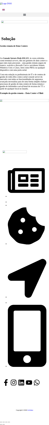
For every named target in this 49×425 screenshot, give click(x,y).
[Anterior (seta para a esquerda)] (1, 424)
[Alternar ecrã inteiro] (4, 422)
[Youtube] (29, 383)
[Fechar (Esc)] (9, 422)
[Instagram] (13, 383)
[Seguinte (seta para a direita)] (4, 424)
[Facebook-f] (6, 383)
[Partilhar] (6, 422)
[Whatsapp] (36, 383)
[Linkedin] (21, 383)
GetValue (30, 410)
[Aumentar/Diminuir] (1, 422)
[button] (24, 14)
